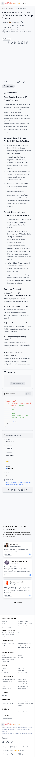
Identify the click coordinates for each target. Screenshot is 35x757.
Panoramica (9, 8)
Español (19, 747)
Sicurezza (4, 684)
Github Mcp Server (6, 627)
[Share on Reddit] (22, 42)
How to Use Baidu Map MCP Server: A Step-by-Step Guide (25, 703)
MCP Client (21, 668)
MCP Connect (5, 661)
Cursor (20, 633)
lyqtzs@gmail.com (7, 718)
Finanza (9, 554)
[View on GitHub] (22, 22)
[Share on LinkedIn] (15, 42)
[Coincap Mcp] (6, 545)
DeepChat (4, 637)
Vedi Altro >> (17, 602)
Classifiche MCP (22, 673)
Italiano (16, 750)
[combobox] (26, 3)
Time (3, 650)
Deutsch (25, 747)
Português (7, 754)
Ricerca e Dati (22, 679)
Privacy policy (5, 712)
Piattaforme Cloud (7, 681)
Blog (3, 670)
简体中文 (12, 747)
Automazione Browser (24, 684)
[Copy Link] (27, 42)
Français (6, 750)
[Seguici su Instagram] (12, 742)
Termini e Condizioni (23, 712)
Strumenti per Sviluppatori (9, 679)
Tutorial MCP (5, 673)
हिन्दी (11, 750)
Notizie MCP (21, 670)
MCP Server (4, 668)
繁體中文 (20, 754)
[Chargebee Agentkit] (6, 583)
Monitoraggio (22, 688)
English (6, 747)
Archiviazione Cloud (7, 688)
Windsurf (20, 657)
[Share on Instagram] (19, 42)
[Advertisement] (17, 65)
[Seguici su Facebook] (7, 742)
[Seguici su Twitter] (3, 742)
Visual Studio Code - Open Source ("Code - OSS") (9, 633)
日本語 (22, 750)
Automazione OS (23, 686)
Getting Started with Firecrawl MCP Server (7, 702)
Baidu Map (4, 621)
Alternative (26, 8)
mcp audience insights (24, 643)
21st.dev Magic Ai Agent (8, 643)
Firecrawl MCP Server (23, 621)
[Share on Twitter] (11, 42)
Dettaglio (17, 8)
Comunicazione (22, 681)
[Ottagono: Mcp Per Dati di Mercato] (6, 562)
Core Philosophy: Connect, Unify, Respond (25, 624)
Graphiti (4, 623)
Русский (13, 754)
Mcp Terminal (5, 646)
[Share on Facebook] (8, 42)
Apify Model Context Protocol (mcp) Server (24, 646)
